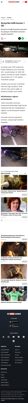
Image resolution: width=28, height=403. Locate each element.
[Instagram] (8, 337)
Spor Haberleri (4, 352)
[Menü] (1, 2)
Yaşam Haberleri (5, 357)
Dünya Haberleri (5, 360)
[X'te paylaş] (19, 38)
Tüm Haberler (4, 362)
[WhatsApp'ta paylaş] (22, 38)
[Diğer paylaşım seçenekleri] (25, 38)
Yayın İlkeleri (4, 380)
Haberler (3, 17)
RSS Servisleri (18, 362)
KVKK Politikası (4, 382)
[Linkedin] (13, 341)
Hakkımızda (4, 372)
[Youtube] (13, 337)
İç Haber (9, 17)
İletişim (2, 377)
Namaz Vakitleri (19, 357)
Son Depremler (18, 360)
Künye (2, 374)
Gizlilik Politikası (5, 385)
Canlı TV (17, 349)
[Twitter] (3, 337)
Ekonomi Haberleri (5, 355)
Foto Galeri (17, 352)
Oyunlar (17, 355)
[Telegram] (24, 337)
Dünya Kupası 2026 (6, 365)
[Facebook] (18, 337)
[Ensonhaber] (14, 2)
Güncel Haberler (5, 349)
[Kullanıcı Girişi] (23, 1)
